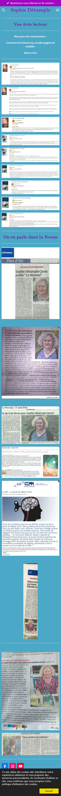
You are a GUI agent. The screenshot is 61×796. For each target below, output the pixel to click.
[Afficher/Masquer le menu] (57, 10)
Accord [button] (49, 791)
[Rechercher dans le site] (3, 10)
